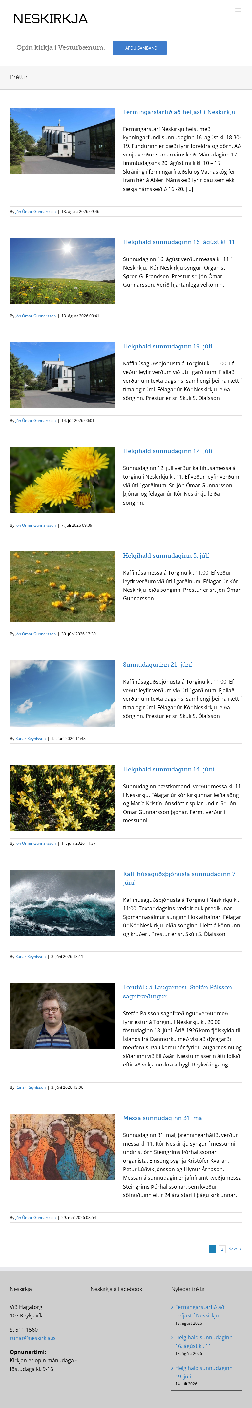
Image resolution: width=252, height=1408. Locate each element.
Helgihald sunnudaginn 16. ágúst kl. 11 (179, 242)
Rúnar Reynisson (30, 738)
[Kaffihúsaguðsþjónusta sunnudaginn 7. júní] (62, 903)
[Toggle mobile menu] (238, 10)
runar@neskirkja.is (33, 1338)
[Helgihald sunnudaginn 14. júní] (62, 798)
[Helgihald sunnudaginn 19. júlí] (62, 375)
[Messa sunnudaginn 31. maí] (62, 1147)
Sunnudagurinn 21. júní (157, 664)
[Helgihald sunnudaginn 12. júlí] (62, 480)
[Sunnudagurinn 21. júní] (62, 693)
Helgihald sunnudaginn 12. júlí (167, 451)
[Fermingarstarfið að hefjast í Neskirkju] (62, 141)
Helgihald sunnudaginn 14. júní (169, 769)
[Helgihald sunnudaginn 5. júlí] (62, 586)
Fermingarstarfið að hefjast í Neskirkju (179, 112)
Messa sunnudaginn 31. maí (163, 1118)
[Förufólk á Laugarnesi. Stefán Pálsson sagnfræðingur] (62, 1016)
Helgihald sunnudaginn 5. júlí (166, 555)
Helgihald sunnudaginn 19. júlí (167, 346)
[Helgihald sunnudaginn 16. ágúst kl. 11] (62, 271)
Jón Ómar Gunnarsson (35, 211)
